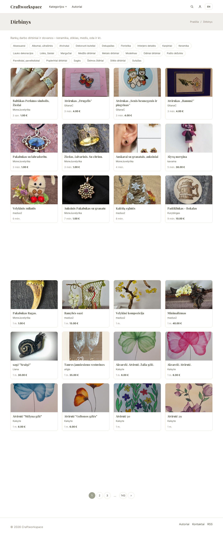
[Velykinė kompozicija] (137, 294)
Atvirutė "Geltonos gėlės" (80, 416)
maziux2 (17, 213)
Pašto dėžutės (175, 53)
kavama (171, 161)
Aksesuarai (19, 45)
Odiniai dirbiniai (152, 53)
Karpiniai (167, 45)
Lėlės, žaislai (47, 53)
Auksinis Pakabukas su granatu (84, 208)
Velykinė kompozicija (130, 313)
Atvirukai (64, 45)
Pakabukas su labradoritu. (30, 157)
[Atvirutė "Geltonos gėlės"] (85, 397)
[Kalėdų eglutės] (137, 189)
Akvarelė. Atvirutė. (179, 364)
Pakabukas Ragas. (25, 313)
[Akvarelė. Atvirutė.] (188, 346)
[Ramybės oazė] (85, 294)
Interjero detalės (146, 45)
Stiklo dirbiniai (118, 60)
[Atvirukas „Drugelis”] (85, 82)
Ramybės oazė (73, 313)
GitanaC (68, 105)
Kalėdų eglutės (125, 208)
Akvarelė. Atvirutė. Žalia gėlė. (135, 364)
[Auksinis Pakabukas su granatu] (85, 189)
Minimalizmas (176, 313)
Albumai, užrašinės (42, 45)
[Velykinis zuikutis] (34, 189)
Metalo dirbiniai (110, 53)
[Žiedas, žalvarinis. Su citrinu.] (85, 138)
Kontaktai (198, 524)
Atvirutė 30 (123, 416)
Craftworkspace (26, 6)
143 (123, 495)
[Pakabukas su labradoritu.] (34, 138)
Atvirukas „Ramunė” (180, 101)
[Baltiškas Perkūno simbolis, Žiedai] (34, 82)
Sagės (77, 60)
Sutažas (136, 60)
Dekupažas (108, 45)
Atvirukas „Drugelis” (78, 101)
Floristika (126, 45)
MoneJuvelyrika (21, 109)
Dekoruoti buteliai (85, 45)
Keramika (184, 45)
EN (208, 6)
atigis (67, 369)
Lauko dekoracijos (23, 53)
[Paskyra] (200, 6)
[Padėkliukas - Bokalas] (188, 189)
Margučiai (66, 53)
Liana (16, 369)
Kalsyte (120, 369)
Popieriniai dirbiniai (56, 60)
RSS (210, 524)
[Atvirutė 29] (188, 397)
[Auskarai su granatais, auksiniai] (137, 138)
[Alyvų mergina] (188, 138)
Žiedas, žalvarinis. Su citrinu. (83, 157)
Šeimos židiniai (95, 60)
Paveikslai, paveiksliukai (26, 60)
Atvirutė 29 (174, 416)
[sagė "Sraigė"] (34, 346)
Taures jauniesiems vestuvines (84, 364)
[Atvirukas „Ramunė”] (188, 82)
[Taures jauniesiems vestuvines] (85, 346)
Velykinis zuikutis (24, 208)
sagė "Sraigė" (22, 364)
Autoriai (77, 6)
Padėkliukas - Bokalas (182, 208)
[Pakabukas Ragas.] (34, 294)
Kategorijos (56, 6)
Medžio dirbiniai (86, 53)
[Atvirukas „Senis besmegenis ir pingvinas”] (137, 82)
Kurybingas (173, 213)
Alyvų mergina (177, 157)
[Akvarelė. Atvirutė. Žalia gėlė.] (137, 346)
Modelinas (131, 53)
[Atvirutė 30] (137, 397)
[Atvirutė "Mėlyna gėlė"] (34, 397)
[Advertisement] (111, 251)
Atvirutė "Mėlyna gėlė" (27, 416)
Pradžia (194, 21)
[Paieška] (192, 6)
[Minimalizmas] (188, 294)
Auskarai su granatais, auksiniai (137, 157)
